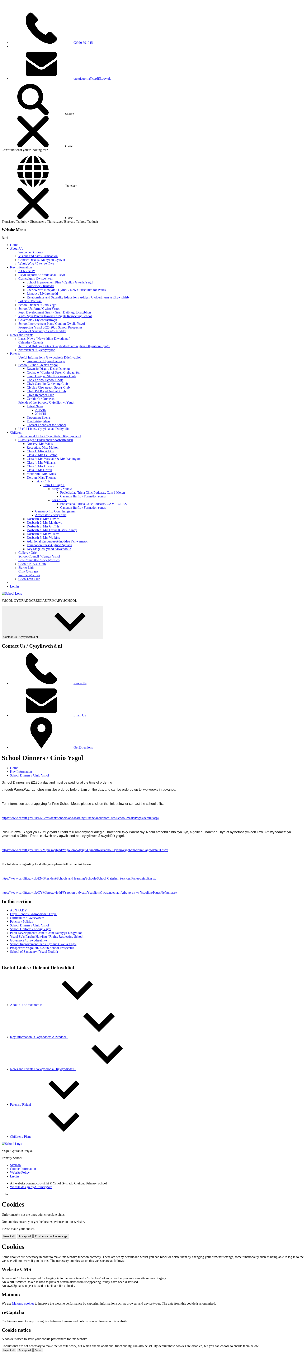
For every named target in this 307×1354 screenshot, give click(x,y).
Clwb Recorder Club (40, 395)
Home (14, 245)
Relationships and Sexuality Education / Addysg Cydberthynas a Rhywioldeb (78, 297)
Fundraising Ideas (38, 421)
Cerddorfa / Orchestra (41, 398)
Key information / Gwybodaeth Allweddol (39, 1037)
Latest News (35, 406)
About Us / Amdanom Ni (28, 1005)
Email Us (80, 715)
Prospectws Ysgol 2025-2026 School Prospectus (50, 327)
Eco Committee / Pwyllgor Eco (39, 560)
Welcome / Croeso (30, 252)
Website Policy (20, 1172)
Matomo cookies (23, 1303)
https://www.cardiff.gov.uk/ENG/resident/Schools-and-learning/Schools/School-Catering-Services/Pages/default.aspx (79, 878)
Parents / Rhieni (21, 1104)
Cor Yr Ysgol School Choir (45, 380)
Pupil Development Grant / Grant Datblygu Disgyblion (54, 312)
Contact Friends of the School (46, 425)
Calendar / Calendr (30, 342)
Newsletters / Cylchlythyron (36, 350)
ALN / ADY (26, 271)
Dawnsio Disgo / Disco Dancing (48, 368)
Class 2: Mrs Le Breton (42, 455)
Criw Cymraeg (28, 571)
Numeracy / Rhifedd (40, 286)
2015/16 (40, 410)
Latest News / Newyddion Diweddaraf (44, 338)
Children (16, 432)
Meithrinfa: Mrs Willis (41, 474)
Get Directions (83, 747)
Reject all (9, 1236)
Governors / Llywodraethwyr (37, 320)
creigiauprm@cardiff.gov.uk (92, 78)
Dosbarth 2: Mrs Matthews (44, 522)
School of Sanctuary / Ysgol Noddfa (42, 331)
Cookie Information (23, 1168)
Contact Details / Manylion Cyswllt (41, 260)
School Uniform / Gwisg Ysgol (39, 308)
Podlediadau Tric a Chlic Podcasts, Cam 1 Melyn (92, 492)
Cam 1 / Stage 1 (54, 485)
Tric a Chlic (43, 481)
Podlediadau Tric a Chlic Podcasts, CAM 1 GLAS (93, 504)
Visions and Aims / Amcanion (38, 256)
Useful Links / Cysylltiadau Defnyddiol (44, 428)
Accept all (25, 1236)
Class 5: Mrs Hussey (40, 466)
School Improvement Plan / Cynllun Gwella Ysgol (60, 282)
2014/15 (40, 413)
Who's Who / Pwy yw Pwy (36, 263)
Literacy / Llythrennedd (42, 293)
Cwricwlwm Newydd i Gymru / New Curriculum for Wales (66, 290)
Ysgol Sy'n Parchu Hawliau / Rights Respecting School (55, 316)
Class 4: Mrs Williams (41, 462)
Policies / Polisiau (30, 301)
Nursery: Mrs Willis (40, 443)
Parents (15, 353)
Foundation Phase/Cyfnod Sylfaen (49, 545)
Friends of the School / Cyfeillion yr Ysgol (46, 402)
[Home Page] (12, 593)
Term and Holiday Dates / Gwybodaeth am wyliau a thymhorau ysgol (64, 346)
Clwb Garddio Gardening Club (47, 383)
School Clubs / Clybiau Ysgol (38, 365)
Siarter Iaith (26, 567)
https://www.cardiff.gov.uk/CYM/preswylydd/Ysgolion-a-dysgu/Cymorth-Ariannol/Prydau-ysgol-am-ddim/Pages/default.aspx (85, 850)
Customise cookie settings (51, 1236)
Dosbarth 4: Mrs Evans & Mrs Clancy (52, 530)
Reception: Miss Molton (42, 447)
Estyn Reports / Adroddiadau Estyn (41, 275)
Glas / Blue (59, 500)
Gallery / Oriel (27, 552)
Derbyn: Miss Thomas (41, 477)
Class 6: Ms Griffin (39, 470)
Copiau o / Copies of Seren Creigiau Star (54, 372)
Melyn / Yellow (62, 489)
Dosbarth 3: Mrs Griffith (43, 526)
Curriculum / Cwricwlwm (35, 278)
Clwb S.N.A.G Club (32, 564)
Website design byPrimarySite (31, 1187)
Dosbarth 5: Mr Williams (43, 534)
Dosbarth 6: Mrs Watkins (43, 537)
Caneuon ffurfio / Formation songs (83, 496)
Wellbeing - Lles (29, 575)
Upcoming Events (39, 417)
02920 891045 (83, 42)
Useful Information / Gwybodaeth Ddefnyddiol (49, 357)
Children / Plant (21, 1136)
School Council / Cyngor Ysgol (39, 556)
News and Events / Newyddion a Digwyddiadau (43, 1069)
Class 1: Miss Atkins (40, 451)
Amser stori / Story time (50, 515)
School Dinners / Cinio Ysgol (37, 305)
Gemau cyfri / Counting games (55, 511)
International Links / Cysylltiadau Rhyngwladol (49, 436)
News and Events (21, 335)
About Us (16, 248)
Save (38, 1350)
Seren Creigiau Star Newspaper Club (51, 376)
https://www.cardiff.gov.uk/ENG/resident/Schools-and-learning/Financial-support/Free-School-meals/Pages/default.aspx (80, 818)
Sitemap (15, 1165)
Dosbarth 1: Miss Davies (43, 519)
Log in (14, 586)
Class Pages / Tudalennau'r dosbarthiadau (45, 440)
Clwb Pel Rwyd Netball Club (46, 391)
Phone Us (80, 683)
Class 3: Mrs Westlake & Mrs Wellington (54, 459)
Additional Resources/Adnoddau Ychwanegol (57, 541)
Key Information (21, 267)
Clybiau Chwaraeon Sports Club (48, 387)
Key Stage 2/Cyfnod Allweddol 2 (49, 549)
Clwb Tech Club (29, 579)
